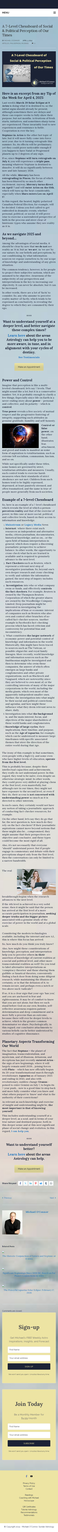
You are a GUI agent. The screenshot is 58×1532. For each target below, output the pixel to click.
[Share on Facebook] (20, 1183)
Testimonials (29, 1515)
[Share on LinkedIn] (30, 1183)
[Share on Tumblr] (46, 1183)
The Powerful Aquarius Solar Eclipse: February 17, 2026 (29, 1291)
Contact (29, 1489)
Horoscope (29, 1501)
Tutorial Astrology (29, 1510)
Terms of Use (29, 1486)
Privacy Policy (29, 1483)
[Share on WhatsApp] (51, 1183)
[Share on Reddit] (41, 1183)
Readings (29, 1495)
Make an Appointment (29, 367)
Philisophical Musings (19, 43)
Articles (5, 43)
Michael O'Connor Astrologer (29, 4)
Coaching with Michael (29, 1498)
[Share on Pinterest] (36, 1183)
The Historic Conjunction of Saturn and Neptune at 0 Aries (29, 1257)
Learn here (16, 335)
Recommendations (29, 1512)
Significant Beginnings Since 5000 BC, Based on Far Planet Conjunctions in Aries (29, 1274)
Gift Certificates (29, 1507)
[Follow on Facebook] (26, 1476)
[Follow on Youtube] (31, 1476)
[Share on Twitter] (25, 1183)
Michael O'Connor (11, 40)
